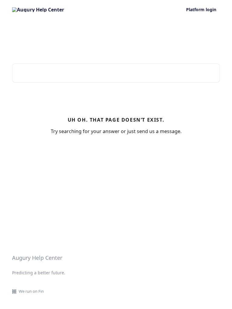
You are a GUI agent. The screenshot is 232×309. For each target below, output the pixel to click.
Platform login (201, 10)
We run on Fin (31, 291)
